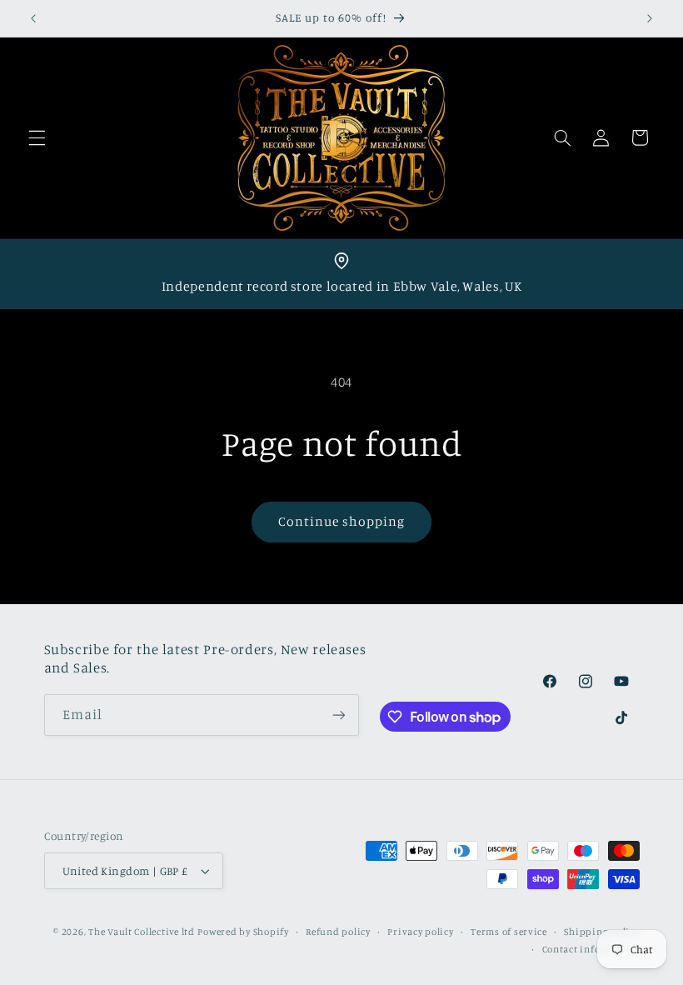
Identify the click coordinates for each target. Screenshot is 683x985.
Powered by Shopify (242, 932)
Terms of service (509, 932)
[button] (36, 137)
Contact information (591, 949)
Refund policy (338, 932)
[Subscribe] (338, 714)
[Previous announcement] (33, 18)
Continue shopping (342, 521)
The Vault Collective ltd (141, 932)
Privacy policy (420, 932)
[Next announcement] (649, 18)
